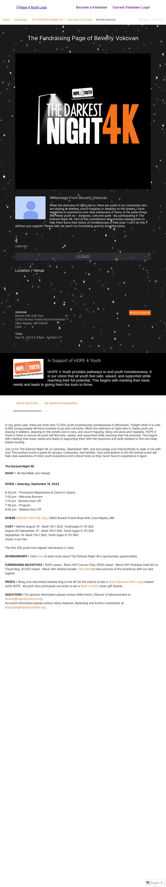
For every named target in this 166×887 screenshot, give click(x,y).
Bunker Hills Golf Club (33, 518)
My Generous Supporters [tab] (61, 403)
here (41, 556)
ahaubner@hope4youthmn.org (25, 607)
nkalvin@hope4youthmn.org (23, 598)
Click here (84, 569)
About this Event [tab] (27, 403)
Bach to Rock (89, 586)
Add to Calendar (141, 312)
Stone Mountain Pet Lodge (126, 581)
